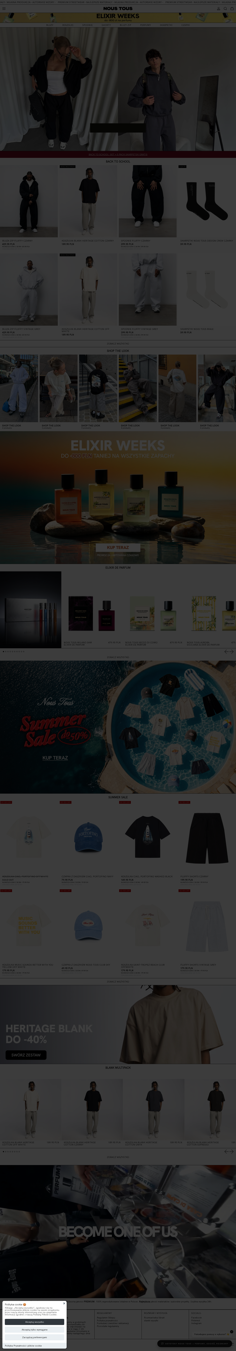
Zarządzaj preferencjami (34, 1337)
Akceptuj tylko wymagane (35, 1329)
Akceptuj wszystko (34, 1321)
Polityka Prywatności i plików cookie (23, 1345)
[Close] (64, 1303)
